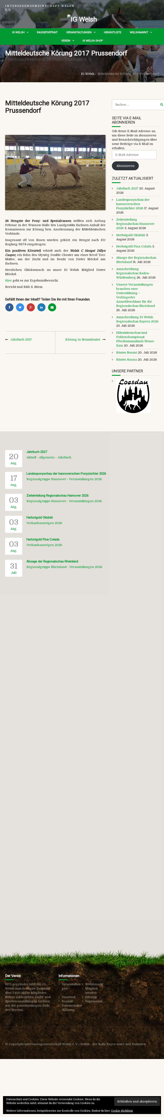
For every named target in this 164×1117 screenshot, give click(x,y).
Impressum (93, 1001)
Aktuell (31, 457)
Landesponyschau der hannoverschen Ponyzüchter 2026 (132, 204)
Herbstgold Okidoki (130, 235)
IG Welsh (18, 32)
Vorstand (68, 997)
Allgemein (46, 457)
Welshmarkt (139, 32)
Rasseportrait (47, 32)
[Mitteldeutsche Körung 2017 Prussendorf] (55, 172)
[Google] (31, 307)
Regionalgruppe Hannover (46, 479)
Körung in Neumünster (82, 339)
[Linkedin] (41, 307)
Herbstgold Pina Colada (133, 246)
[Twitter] (20, 307)
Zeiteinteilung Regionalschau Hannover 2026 (135, 224)
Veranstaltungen (79, 32)
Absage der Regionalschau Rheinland (52, 561)
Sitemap (91, 997)
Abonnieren (125, 166)
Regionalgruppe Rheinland (46, 567)
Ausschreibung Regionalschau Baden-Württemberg (133, 273)
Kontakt (67, 1001)
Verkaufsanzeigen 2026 (44, 523)
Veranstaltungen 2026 (85, 479)
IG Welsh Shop (93, 40)
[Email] (52, 307)
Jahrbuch (64, 457)
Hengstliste (112, 32)
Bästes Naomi (126, 352)
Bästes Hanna (126, 359)
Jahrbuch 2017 (21, 339)
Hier (9, 280)
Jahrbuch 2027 (127, 188)
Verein (65, 40)
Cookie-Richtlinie (122, 1110)
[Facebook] (9, 307)
